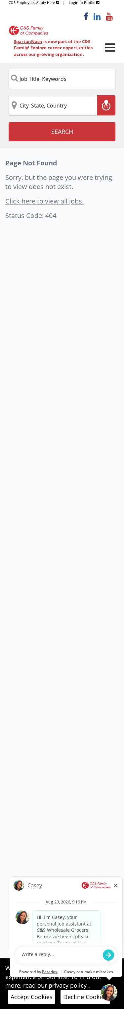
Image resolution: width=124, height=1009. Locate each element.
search (62, 131)
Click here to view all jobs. (44, 201)
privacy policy (68, 985)
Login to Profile (82, 2)
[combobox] (62, 79)
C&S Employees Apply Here (32, 2)
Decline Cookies (85, 997)
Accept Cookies (32, 997)
